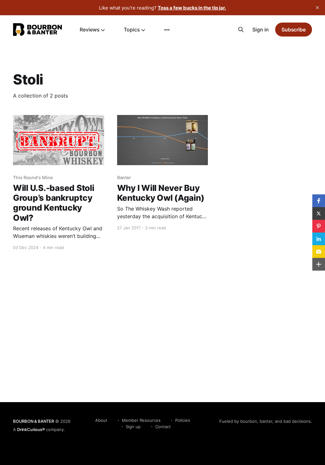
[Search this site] (241, 29)
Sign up (133, 426)
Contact (163, 426)
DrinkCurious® (31, 429)
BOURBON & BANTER (33, 421)
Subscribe (294, 29)
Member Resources (141, 420)
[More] (167, 30)
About (101, 420)
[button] (318, 200)
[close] (317, 8)
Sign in (260, 29)
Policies (182, 420)
